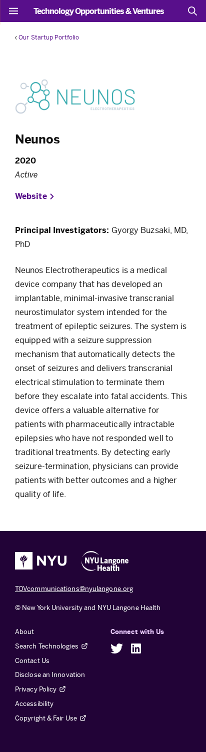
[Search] (193, 11)
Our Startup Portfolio (48, 37)
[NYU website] (40, 561)
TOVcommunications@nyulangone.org (74, 588)
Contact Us (32, 660)
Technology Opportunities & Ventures (99, 11)
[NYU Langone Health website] (105, 561)
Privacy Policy (35, 689)
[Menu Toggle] (13, 11)
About (24, 632)
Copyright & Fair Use (46, 718)
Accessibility (34, 704)
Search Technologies (46, 646)
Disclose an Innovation (50, 674)
